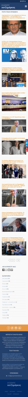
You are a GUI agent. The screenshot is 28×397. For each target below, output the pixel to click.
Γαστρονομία (5, 281)
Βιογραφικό (12, 391)
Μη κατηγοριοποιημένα (7, 291)
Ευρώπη (4, 286)
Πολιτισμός (4, 299)
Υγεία (3, 312)
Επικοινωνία (16, 394)
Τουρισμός (4, 310)
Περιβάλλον (5, 296)
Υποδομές (4, 315)
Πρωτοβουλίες (5, 304)
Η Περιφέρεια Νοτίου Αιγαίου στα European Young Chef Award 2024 (13, 138)
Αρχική (6, 391)
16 (18, 260)
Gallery (9, 394)
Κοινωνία (4, 289)
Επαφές (4, 283)
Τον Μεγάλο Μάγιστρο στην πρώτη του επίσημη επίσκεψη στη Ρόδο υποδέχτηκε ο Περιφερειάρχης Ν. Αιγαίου (13, 162)
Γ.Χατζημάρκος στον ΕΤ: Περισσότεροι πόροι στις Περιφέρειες (13, 117)
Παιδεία (4, 294)
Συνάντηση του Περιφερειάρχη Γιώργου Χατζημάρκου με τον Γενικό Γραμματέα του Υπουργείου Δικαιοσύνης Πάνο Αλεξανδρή (13, 239)
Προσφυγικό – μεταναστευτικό (9, 302)
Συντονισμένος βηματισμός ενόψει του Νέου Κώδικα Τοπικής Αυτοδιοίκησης (13, 93)
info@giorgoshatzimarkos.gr (15, 375)
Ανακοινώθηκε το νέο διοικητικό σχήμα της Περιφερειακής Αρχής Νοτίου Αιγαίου (13, 365)
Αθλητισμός (4, 278)
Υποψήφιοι (4, 317)
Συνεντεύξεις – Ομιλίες (7, 307)
